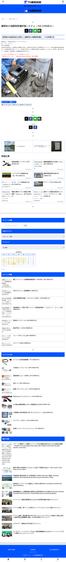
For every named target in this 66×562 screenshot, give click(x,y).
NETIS (14, 102)
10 (3, 260)
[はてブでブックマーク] (55, 473)
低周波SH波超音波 (7, 104)
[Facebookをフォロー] (35, 127)
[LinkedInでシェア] (40, 478)
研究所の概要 (11, 549)
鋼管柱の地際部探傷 (26, 104)
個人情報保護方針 (54, 549)
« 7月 (2, 269)
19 (13, 262)
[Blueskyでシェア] (40, 469)
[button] (39, 31)
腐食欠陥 (17, 104)
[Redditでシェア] (40, 473)
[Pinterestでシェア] (26, 478)
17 (3, 262)
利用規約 (33, 549)
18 (8, 262)
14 (23, 260)
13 (18, 260)
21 (23, 262)
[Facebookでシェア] (31, 31)
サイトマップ (33, 552)
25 (8, 263)
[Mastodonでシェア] (26, 469)
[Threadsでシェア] (26, 473)
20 (18, 262)
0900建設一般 (6, 102)
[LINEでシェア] (35, 31)
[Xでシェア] (26, 31)
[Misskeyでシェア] (55, 469)
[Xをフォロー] (31, 127)
